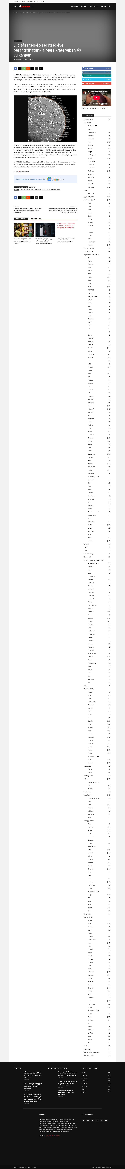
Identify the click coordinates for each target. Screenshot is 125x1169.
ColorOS (90, 129)
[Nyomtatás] (36, 68)
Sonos (90, 486)
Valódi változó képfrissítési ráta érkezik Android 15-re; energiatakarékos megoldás (66, 239)
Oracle (90, 660)
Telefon (83, 6)
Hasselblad (91, 354)
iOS (89, 142)
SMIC (89, 483)
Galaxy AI (91, 612)
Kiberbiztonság (88, 554)
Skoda (90, 235)
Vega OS (90, 174)
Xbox (89, 538)
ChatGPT (90, 579)
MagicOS (91, 152)
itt (19, 172)
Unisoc (90, 528)
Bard (89, 573)
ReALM (90, 669)
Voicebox (91, 679)
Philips (90, 444)
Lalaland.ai (91, 634)
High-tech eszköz (89, 254)
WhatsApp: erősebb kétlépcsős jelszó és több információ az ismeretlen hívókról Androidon (67, 1073)
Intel (89, 374)
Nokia (90, 422)
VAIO (89, 901)
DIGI (89, 801)
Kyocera (90, 959)
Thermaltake (92, 515)
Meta (89, 406)
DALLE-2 (90, 589)
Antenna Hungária (93, 798)
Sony (89, 489)
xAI (89, 682)
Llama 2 (90, 637)
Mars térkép (38, 189)
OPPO (90, 441)
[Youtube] (106, 1120)
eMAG (90, 772)
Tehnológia (87, 914)
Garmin (90, 345)
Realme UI (91, 171)
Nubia (90, 428)
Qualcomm (91, 454)
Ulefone (90, 1033)
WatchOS (91, 181)
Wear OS (91, 184)
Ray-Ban (90, 457)
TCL (89, 502)
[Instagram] (88, 1120)
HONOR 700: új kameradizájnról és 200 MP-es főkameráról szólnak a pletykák (67, 1083)
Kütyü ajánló (88, 557)
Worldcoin (91, 193)
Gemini (90, 618)
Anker (90, 271)
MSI (89, 415)
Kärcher (90, 380)
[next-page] (18, 247)
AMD (89, 267)
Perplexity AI (92, 663)
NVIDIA (90, 431)
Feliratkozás (106, 83)
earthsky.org (32, 187)
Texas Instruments (93, 512)
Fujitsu (90, 933)
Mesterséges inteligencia (91, 560)
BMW (90, 206)
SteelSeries (91, 496)
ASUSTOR (91, 290)
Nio (89, 229)
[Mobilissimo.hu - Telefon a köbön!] (24, 1138)
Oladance (91, 435)
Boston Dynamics (93, 782)
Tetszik (108, 68)
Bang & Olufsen (93, 296)
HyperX (90, 370)
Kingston (91, 383)
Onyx (89, 872)
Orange (90, 808)
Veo (89, 676)
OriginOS (91, 164)
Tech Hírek (92, 6)
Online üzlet (87, 766)
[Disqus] (45, 276)
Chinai (90, 769)
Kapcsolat (42, 1)
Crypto (86, 190)
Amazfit (90, 692)
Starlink (90, 493)
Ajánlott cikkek (88, 119)
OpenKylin (91, 161)
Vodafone (91, 814)
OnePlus (90, 438)
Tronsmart (91, 521)
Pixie (89, 666)
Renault (90, 232)
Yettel (90, 817)
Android (90, 126)
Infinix (90, 856)
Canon (90, 309)
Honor (90, 724)
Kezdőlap (74, 6)
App (85, 123)
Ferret (90, 602)
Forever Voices (92, 605)
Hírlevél (86, 544)
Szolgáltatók (87, 795)
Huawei (90, 222)
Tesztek (103, 6)
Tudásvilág (87, 1049)
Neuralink (91, 650)
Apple (90, 277)
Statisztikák (87, 792)
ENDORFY (91, 338)
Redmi (90, 470)
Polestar (90, 998)
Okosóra (86, 689)
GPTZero (91, 624)
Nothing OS (91, 155)
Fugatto (90, 608)
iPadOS (90, 145)
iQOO (90, 956)
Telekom (90, 811)
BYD (89, 209)
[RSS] (97, 1120)
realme (90, 464)
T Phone (90, 1020)
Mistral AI (91, 647)
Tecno (90, 1026)
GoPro (90, 351)
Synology (91, 499)
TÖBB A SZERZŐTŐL (35, 219)
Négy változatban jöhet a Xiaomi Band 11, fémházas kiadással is (66, 1092)
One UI (90, 158)
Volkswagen (92, 242)
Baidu (90, 570)
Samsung (91, 476)
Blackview (91, 705)
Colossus (91, 583)
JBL (89, 377)
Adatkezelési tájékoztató (33, 1)
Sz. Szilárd (18, 59)
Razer (90, 460)
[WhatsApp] (24, 68)
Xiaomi (90, 245)
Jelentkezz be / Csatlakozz (20, 1)
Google (90, 348)
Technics (90, 505)
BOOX (90, 303)
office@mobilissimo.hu (53, 1136)
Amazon (90, 264)
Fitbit (89, 714)
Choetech (91, 319)
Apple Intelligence (93, 563)
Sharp (90, 1014)
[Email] (32, 68)
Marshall (91, 399)
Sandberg (91, 480)
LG (89, 393)
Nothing (90, 425)
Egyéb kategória (24, 13)
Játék (85, 550)
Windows (91, 187)
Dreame (90, 332)
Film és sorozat (88, 251)
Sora (89, 673)
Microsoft (91, 409)
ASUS (89, 287)
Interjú (86, 547)
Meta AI (90, 644)
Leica (89, 386)
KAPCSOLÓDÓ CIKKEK (21, 219)
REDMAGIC (91, 467)
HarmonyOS (92, 132)
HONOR (90, 357)
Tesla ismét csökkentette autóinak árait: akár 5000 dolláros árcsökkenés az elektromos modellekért (27, 210)
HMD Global (92, 846)
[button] (109, 6)
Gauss (90, 615)
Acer (89, 258)
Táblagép (86, 821)
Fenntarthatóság (89, 248)
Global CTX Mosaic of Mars (26, 189)
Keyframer (91, 631)
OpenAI (90, 657)
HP (89, 361)
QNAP (90, 451)
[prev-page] (15, 247)
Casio (89, 316)
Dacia (90, 216)
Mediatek (91, 402)
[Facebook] (15, 68)
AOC (89, 274)
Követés (108, 72)
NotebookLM (92, 653)
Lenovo (90, 390)
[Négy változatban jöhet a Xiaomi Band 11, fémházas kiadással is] (52, 1093)
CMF (89, 325)
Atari (89, 293)
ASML (90, 283)
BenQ (90, 300)
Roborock (91, 473)
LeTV (89, 965)
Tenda (90, 509)
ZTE (89, 911)
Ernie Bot (91, 599)
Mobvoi (90, 734)
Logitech (90, 396)
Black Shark (91, 702)
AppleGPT (91, 566)
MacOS (90, 148)
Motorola (91, 412)
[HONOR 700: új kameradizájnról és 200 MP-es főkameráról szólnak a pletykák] (52, 1083)
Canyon (90, 312)
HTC (89, 364)
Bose (89, 306)
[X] (20, 68)
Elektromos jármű (89, 200)
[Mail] (92, 1120)
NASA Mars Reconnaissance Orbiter (51, 189)
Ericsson (90, 341)
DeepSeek (91, 592)
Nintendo (91, 419)
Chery (90, 213)
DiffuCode (91, 595)
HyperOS (91, 139)
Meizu (90, 969)
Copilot (90, 586)
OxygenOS (91, 168)
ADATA (90, 261)
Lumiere (90, 640)
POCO (90, 879)
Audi (89, 203)
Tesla (89, 238)
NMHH (86, 686)
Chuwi (90, 322)
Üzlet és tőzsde (88, 1055)
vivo (89, 534)
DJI (89, 328)
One (89, 805)
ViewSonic (91, 531)
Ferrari (90, 219)
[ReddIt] (28, 68)
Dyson (90, 335)
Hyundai (90, 226)
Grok (89, 628)
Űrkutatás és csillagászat (91, 1052)
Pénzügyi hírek (88, 776)
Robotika (86, 779)
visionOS (91, 177)
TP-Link (90, 518)
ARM (89, 280)
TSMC (90, 525)
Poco (89, 447)
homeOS (91, 135)
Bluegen (90, 840)
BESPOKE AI (92, 576)
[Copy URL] (41, 68)
